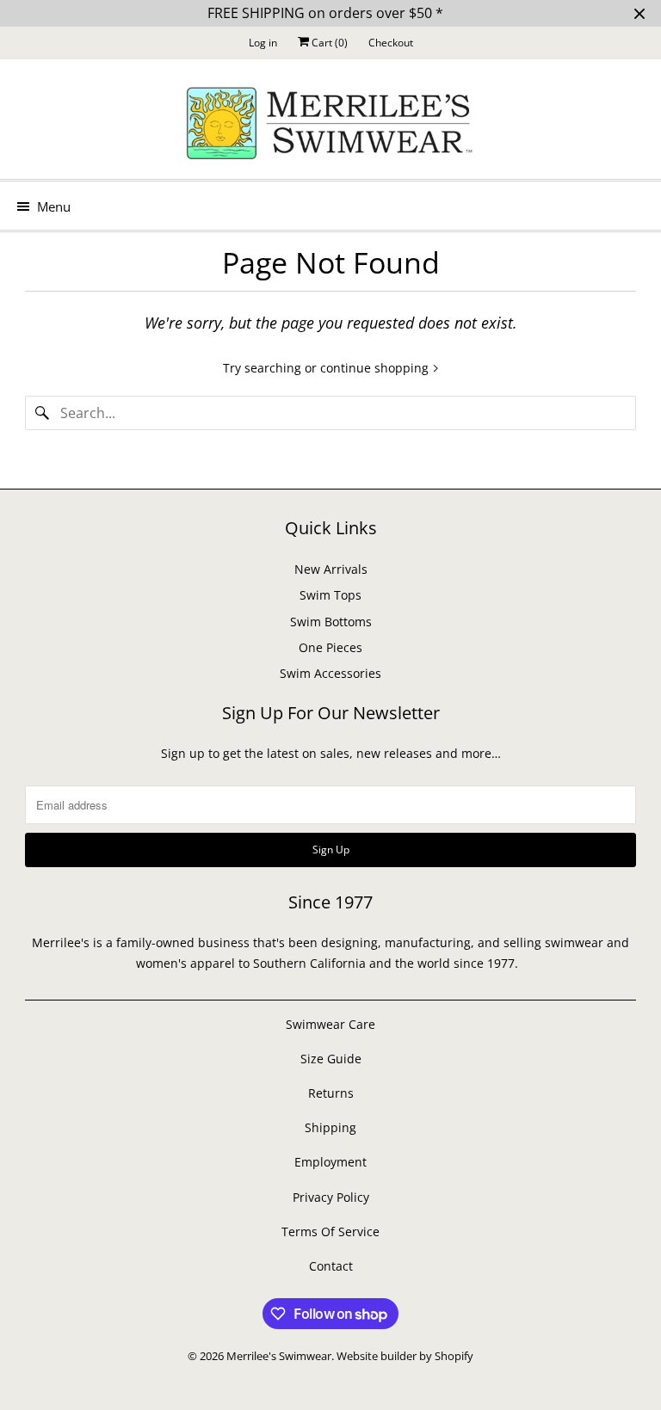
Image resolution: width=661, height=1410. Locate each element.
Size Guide (330, 1058)
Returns (331, 1093)
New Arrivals (331, 569)
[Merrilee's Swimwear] (330, 125)
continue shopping (376, 368)
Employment (330, 1162)
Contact (331, 1266)
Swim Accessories (330, 673)
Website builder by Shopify (405, 1356)
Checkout (390, 42)
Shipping (330, 1127)
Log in (263, 42)
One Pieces (330, 647)
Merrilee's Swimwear (278, 1356)
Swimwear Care (330, 1024)
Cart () (328, 42)
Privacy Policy (331, 1197)
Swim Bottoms (331, 621)
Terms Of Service (330, 1231)
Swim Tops (330, 595)
